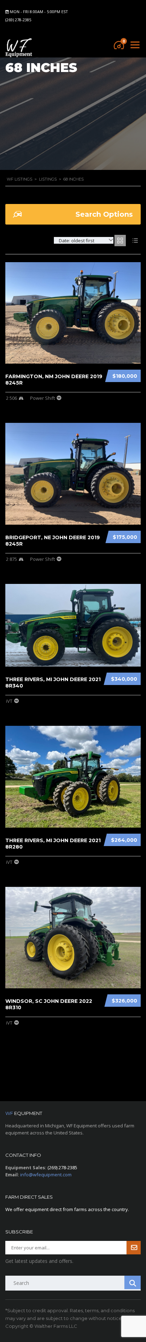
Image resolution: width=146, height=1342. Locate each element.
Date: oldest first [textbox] (76, 240)
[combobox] (83, 240)
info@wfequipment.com (46, 1174)
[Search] (132, 1282)
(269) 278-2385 (18, 19)
